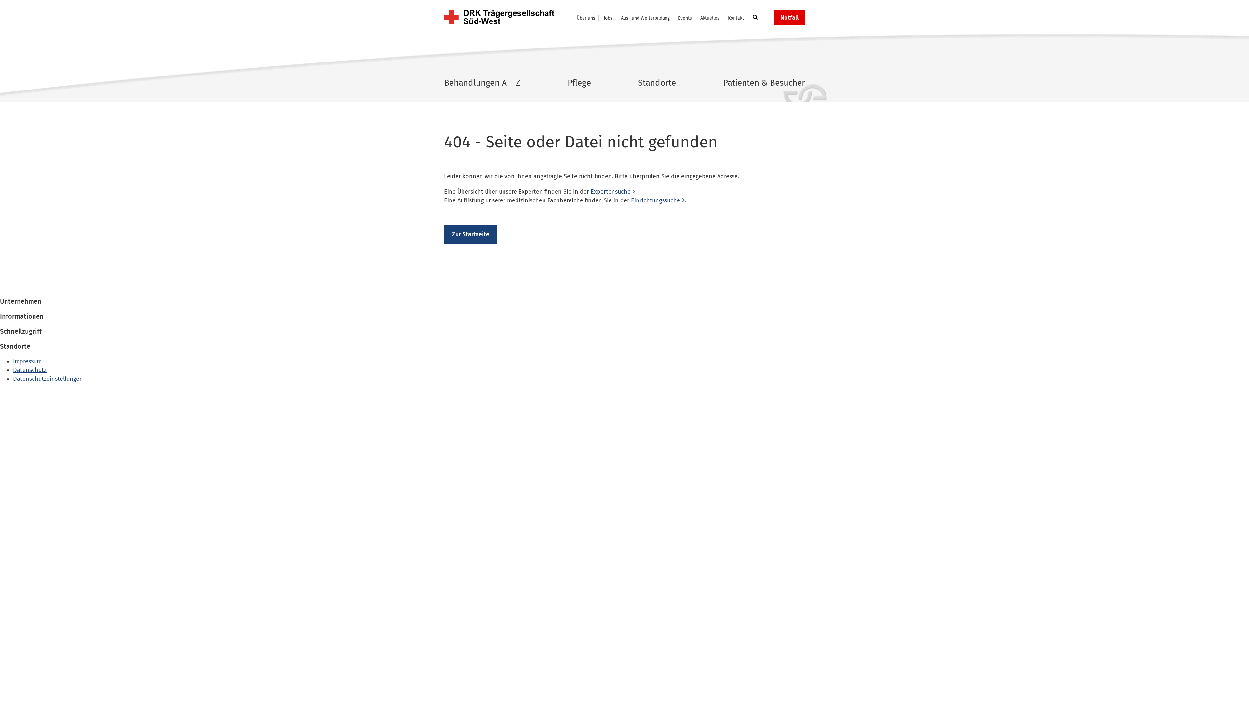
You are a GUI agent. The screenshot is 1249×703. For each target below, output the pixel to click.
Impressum (27, 361)
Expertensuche (611, 191)
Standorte (657, 83)
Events (685, 18)
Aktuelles (709, 18)
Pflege (579, 83)
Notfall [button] (789, 17)
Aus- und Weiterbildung (645, 18)
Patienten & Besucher (764, 83)
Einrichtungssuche (655, 200)
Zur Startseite (470, 234)
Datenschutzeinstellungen (48, 378)
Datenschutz (30, 370)
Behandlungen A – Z (482, 83)
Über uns (586, 18)
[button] (754, 18)
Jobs (608, 18)
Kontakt (736, 18)
